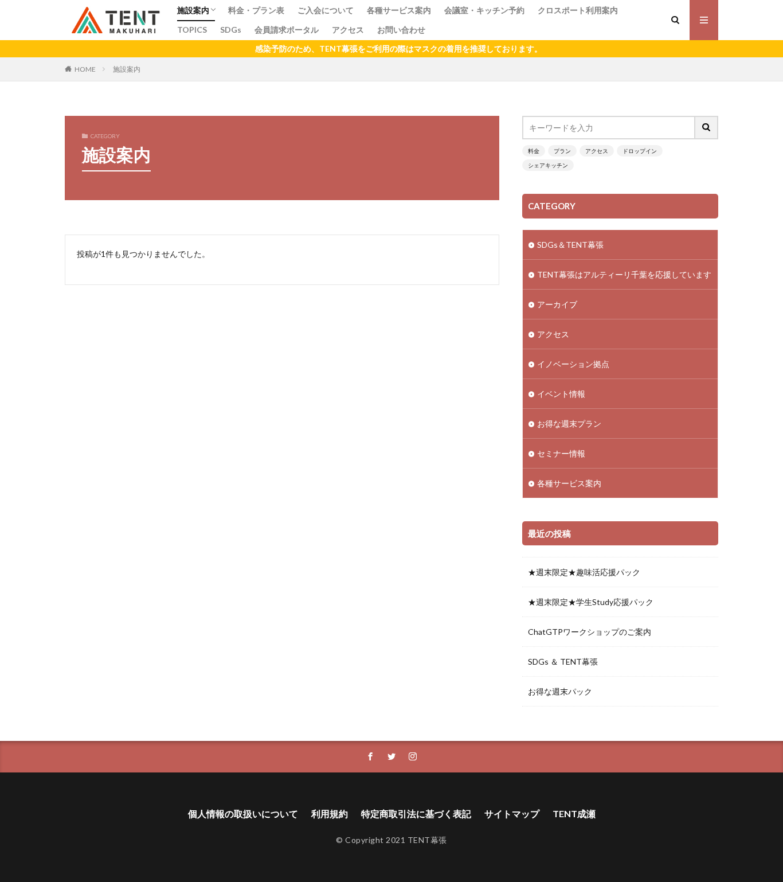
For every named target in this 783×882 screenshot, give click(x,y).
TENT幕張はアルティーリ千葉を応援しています (624, 274)
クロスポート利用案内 (578, 10)
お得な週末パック (560, 691)
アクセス (348, 29)
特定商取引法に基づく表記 (416, 813)
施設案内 (193, 10)
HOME (85, 69)
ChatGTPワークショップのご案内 (589, 632)
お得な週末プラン (569, 423)
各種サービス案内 (399, 10)
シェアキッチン (548, 165)
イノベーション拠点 (573, 364)
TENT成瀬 (574, 813)
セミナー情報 (561, 453)
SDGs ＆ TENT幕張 (563, 661)
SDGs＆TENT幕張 (570, 244)
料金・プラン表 (256, 10)
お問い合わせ (401, 29)
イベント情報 (561, 394)
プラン (562, 150)
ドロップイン (640, 150)
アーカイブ (557, 304)
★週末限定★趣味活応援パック (584, 572)
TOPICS (192, 29)
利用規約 (329, 813)
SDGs (230, 29)
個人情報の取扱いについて (243, 813)
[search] (706, 127)
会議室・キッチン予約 (484, 10)
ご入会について (325, 10)
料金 (533, 150)
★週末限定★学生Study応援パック (590, 602)
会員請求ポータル (287, 29)
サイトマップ (511, 813)
